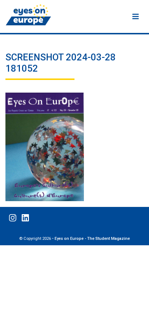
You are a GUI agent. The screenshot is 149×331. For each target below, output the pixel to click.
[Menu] (135, 17)
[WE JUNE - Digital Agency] (140, 323)
